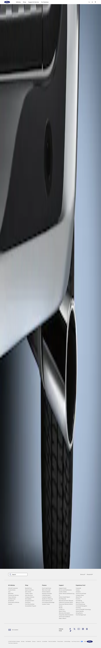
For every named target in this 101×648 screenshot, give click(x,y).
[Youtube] (78, 629)
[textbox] (18, 574)
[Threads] (87, 629)
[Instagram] (83, 629)
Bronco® (82, 574)
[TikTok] (70, 631)
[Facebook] (70, 629)
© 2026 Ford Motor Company (14, 641)
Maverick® (90, 574)
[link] (22, 641)
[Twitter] (74, 629)
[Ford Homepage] (90, 642)
